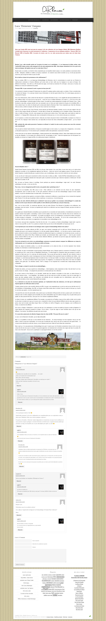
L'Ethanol (79, 586)
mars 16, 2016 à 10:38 (20, 501)
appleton (46, 574)
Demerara (60, 577)
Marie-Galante (56, 585)
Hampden (62, 580)
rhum (45, 588)
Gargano (53, 578)
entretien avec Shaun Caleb (26, 580)
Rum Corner (79, 604)
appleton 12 (50, 574)
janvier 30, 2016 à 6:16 (20, 475)
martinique (46, 587)
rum (52, 593)
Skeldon (61, 593)
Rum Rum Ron (79, 607)
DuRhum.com (53, 10)
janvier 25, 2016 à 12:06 (23, 446)
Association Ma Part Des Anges (79, 577)
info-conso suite (27, 591)
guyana (57, 580)
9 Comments (35, 28)
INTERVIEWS (23, 356)
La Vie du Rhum (79, 596)
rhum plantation (48, 591)
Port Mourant (58, 587)
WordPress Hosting (58, 616)
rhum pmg (54, 591)
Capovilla (58, 574)
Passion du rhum (79, 595)
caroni (62, 574)
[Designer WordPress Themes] (90, 616)
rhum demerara (58, 589)
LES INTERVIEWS (54, 20)
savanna (56, 593)
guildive (53, 580)
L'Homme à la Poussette (79, 580)
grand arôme (59, 578)
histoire (44, 582)
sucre (48, 595)
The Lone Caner (79, 600)
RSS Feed (65, 616)
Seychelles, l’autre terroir (27, 577)
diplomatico (45, 578)
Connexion (70, 616)
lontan (57, 582)
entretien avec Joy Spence (26, 588)
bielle (54, 574)
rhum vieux (48, 593)
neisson (52, 587)
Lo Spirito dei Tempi (79, 606)
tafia (51, 595)
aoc (42, 574)
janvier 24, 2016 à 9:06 (21, 391)
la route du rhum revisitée (27, 593)
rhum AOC (51, 589)
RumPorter (79, 591)
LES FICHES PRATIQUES (33, 20)
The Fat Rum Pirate (79, 602)
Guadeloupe (46, 580)
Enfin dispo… (27, 583)
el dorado (49, 578)
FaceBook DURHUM (79, 575)
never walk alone (27, 575)
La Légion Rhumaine (79, 587)
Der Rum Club (79, 609)
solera (45, 595)
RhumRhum (59, 591)
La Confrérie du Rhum (79, 589)
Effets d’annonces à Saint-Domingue (27, 598)
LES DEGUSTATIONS (64, 20)
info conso (26, 596)
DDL (54, 577)
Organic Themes (50, 616)
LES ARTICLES (45, 20)
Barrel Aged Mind (79, 598)
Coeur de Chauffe (79, 582)
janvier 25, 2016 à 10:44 (20, 410)
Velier (55, 595)
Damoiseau (50, 576)
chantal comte (44, 576)
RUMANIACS (75, 20)
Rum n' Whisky (79, 593)
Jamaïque (49, 582)
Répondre (19, 385)
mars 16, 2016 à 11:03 (21, 520)
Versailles (60, 595)
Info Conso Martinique (27, 585)
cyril (19, 28)
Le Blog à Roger (79, 584)
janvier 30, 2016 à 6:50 (21, 486)
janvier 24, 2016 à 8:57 (20, 369)
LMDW (54, 582)
